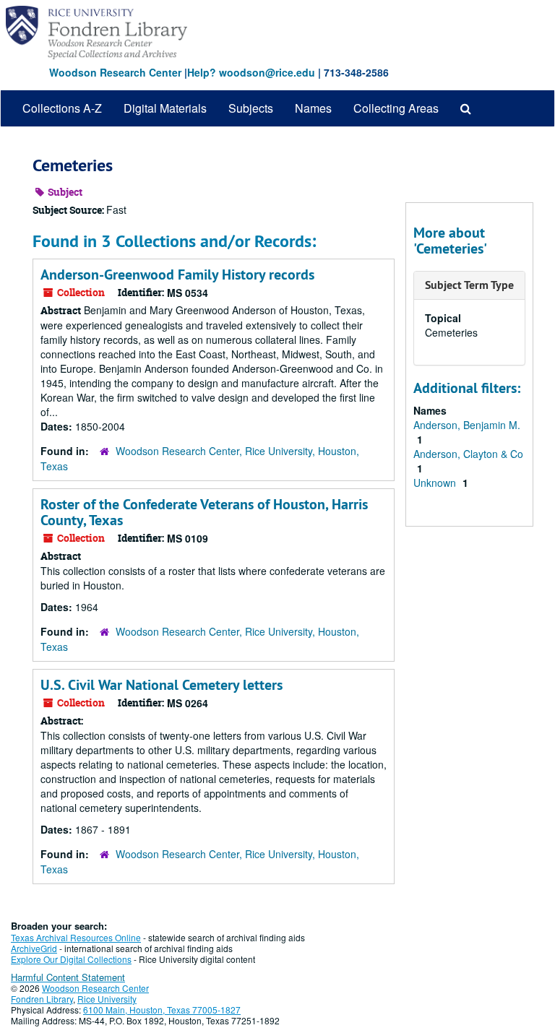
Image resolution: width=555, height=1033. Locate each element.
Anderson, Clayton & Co (468, 453)
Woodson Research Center (115, 72)
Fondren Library (42, 999)
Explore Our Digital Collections (71, 959)
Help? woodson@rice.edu (251, 72)
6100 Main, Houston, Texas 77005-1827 (162, 1009)
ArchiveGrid (34, 948)
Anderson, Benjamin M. (466, 425)
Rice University (107, 999)
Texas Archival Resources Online (76, 937)
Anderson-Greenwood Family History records (177, 274)
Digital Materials (165, 108)
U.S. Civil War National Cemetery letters (161, 684)
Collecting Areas (396, 108)
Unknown (436, 482)
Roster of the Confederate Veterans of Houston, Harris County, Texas (204, 512)
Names (313, 108)
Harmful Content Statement (68, 977)
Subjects (250, 108)
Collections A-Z (62, 108)
